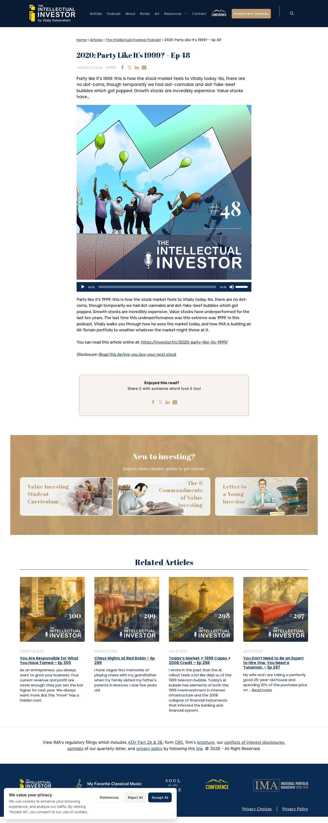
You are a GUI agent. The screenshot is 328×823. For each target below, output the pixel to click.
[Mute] (231, 286)
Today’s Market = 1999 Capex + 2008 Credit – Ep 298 (200, 660)
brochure (205, 742)
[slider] (242, 286)
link (199, 748)
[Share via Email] (144, 67)
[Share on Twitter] (129, 67)
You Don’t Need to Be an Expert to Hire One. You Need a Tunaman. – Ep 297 (273, 662)
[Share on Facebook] (122, 67)
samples (75, 748)
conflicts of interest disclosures (254, 742)
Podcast (114, 13)
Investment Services (251, 13)
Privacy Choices (257, 808)
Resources (173, 13)
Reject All (135, 797)
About (130, 13)
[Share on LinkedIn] (136, 67)
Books (145, 13)
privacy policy (149, 748)
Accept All (160, 797)
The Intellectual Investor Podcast (133, 39)
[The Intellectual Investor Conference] (217, 785)
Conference (219, 14)
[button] (291, 13)
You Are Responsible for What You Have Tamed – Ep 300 (49, 660)
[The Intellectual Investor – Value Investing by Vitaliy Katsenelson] (52, 13)
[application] (164, 287)
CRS (179, 742)
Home (82, 39)
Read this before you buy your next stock (137, 354)
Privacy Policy (295, 808)
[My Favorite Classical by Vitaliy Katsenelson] (108, 785)
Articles (96, 13)
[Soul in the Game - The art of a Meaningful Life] (173, 785)
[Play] (82, 286)
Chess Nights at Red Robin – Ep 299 (124, 660)
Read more (262, 689)
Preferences (109, 797)
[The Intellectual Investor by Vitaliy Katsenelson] (35, 785)
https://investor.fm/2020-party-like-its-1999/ (184, 342)
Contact (199, 13)
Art (157, 13)
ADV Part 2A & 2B (145, 742)
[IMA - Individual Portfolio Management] (280, 785)
